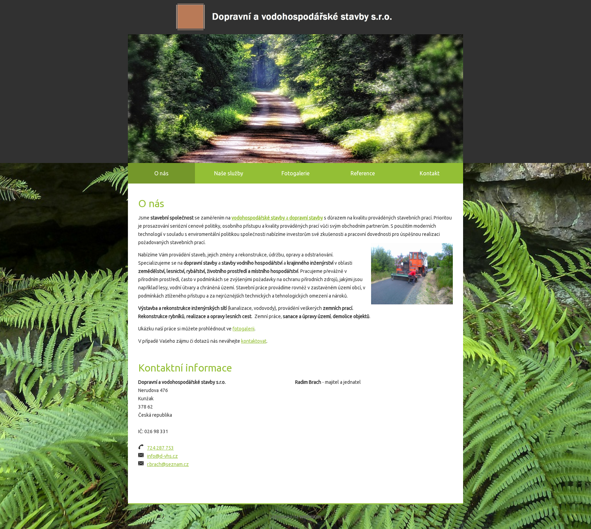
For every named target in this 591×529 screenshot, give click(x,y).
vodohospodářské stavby (258, 218)
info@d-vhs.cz (162, 456)
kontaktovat (253, 341)
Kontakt (429, 173)
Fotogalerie (295, 173)
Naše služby (228, 173)
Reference (363, 173)
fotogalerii (243, 328)
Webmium (310, 516)
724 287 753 (160, 448)
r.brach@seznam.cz (168, 464)
